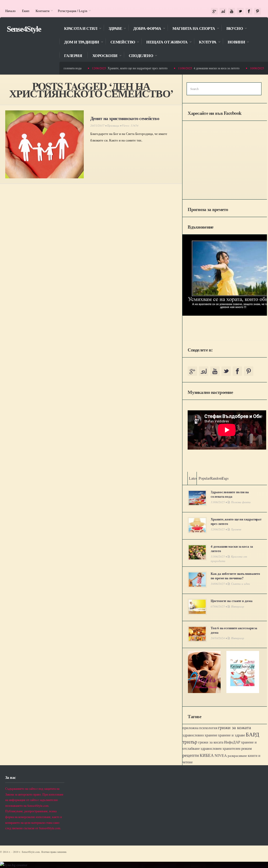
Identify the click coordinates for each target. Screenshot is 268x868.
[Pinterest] (257, 11)
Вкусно (232, 28)
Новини (233, 42)
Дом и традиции (79, 42)
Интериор (237, 606)
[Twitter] (240, 11)
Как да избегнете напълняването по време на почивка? (235, 575)
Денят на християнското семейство (124, 118)
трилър (189, 741)
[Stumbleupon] (223, 11)
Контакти (40, 10)
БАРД (252, 734)
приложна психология (199, 727)
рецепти (190, 755)
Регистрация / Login (71, 10)
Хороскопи (102, 56)
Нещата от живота (164, 42)
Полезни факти (241, 502)
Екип (25, 10)
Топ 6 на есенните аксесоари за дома (234, 630)
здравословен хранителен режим (226, 748)
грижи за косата (210, 742)
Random (216, 478)
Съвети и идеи (240, 584)
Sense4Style (24, 29)
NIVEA (221, 755)
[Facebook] (249, 11)
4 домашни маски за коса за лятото (211, 68)
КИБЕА (207, 755)
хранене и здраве (231, 735)
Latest (193, 478)
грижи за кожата (234, 727)
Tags (225, 478)
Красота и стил (78, 28)
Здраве (112, 28)
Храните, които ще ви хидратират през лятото (132, 68)
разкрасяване (237, 755)
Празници (113, 125)
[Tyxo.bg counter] (13, 865)
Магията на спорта (191, 28)
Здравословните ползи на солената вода (230, 494)
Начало (10, 10)
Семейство (120, 42)
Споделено (138, 56)
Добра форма (144, 28)
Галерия (73, 56)
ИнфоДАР (232, 742)
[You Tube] (231, 11)
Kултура (205, 42)
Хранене (236, 529)
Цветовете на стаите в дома (231, 600)
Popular (204, 478)
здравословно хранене (199, 735)
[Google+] (214, 11)
